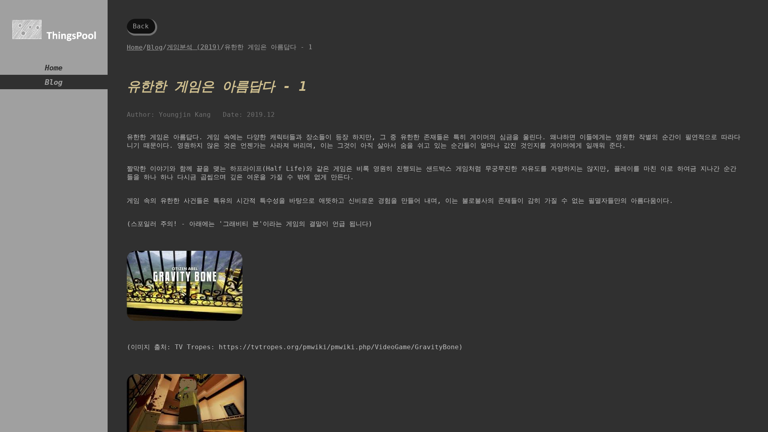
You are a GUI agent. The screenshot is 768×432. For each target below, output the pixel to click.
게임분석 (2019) (193, 47)
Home (53, 67)
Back (141, 26)
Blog (53, 82)
